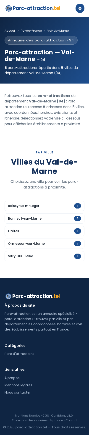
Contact (71, 420)
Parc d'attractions (19, 353)
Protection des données (30, 420)
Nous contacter (18, 392)
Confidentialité (62, 415)
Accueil (10, 30)
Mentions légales (18, 385)
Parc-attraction (36, 8)
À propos (12, 378)
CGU (45, 415)
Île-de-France (31, 30)
